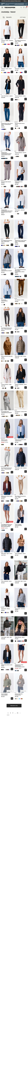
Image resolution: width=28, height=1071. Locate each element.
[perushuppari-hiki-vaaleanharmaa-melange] (1, 416)
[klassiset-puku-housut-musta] (15, 128)
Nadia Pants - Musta (5, 608)
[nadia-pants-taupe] (6, 612)
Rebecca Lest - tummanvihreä (4, 440)
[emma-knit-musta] (4, 274)
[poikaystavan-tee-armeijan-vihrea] (16, 186)
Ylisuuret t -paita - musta (6, 68)
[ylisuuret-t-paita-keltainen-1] (3, 44)
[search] (21, 7)
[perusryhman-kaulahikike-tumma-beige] (6, 361)
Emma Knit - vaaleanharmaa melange (6, 270)
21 (17, 713)
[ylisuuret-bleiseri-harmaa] (18, 99)
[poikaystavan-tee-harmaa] (20, 186)
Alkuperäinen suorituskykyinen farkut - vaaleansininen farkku (6, 153)
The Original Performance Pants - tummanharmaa (6, 329)
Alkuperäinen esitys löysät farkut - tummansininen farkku (20, 241)
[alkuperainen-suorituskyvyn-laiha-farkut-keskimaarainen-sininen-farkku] (5, 158)
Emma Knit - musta (19, 328)
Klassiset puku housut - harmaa (6, 182)
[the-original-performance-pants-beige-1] (20, 45)
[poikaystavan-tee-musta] (18, 186)
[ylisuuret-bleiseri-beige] (19, 99)
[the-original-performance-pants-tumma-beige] (19, 45)
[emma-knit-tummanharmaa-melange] (5, 274)
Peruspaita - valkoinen (19, 68)
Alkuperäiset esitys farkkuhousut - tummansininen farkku (19, 665)
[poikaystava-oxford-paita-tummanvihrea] (19, 444)
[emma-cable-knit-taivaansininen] (19, 698)
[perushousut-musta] (16, 303)
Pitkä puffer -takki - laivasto (21, 468)
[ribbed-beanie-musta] (15, 641)
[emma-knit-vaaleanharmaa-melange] (1, 274)
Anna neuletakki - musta (6, 581)
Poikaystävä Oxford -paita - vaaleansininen (21, 440)
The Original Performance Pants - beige (20, 497)
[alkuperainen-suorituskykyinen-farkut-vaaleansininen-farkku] (1, 158)
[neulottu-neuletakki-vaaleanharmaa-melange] (19, 388)
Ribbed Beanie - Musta (19, 637)
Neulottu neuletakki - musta (21, 384)
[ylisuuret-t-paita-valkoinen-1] (1, 44)
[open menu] (2, 7)
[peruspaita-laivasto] (21, 72)
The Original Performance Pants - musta (20, 41)
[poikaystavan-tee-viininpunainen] (19, 186)
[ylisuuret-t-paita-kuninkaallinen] (5, 44)
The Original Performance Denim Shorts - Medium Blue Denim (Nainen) (6, 525)
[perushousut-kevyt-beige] (20, 303)
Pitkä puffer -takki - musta (6, 553)
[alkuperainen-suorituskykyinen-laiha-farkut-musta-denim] (3, 158)
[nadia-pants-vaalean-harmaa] (4, 612)
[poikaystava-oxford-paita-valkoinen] (16, 444)
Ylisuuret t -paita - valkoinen (7, 40)
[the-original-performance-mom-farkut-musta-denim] (16, 276)
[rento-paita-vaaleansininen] (19, 213)
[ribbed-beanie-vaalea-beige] (16, 641)
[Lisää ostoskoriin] (12, 44)
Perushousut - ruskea (19, 299)
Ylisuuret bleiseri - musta (20, 96)
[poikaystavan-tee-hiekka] (23, 186)
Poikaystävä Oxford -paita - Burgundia (7, 497)
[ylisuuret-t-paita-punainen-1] (8, 44)
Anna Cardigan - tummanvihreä (4, 695)
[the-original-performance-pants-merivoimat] (18, 45)
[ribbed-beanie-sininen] (19, 641)
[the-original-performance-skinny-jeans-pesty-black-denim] (6, 158)
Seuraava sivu (14, 705)
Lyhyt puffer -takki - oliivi (6, 637)
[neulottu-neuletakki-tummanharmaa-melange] (18, 388)
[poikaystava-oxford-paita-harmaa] (18, 444)
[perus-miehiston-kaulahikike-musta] (8, 361)
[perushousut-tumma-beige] (18, 303)
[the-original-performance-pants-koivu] (23, 45)
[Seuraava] (20, 713)
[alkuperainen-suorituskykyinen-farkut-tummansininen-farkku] (4, 158)
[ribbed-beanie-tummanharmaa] (20, 641)
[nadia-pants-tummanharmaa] (8, 612)
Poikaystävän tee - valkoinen (19, 182)
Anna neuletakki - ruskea (20, 553)
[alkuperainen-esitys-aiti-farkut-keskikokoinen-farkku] (15, 276)
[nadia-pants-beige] (3, 612)
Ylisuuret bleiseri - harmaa (20, 152)
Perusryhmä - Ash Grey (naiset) (20, 609)
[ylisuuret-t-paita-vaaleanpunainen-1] (9, 44)
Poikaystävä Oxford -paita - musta (7, 665)
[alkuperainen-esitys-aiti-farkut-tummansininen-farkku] (18, 276)
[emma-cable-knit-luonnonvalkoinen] (18, 698)
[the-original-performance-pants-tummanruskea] (21, 45)
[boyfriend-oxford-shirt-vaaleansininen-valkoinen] (23, 444)
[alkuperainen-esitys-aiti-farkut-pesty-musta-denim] (20, 276)
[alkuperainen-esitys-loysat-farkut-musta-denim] (4, 129)
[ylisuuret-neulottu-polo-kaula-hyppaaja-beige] (3, 274)
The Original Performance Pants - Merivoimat (6, 241)
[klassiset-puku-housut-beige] (16, 128)
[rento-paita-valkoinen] (15, 213)
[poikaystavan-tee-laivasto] (21, 186)
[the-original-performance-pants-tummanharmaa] (16, 45)
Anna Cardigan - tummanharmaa (18, 525)
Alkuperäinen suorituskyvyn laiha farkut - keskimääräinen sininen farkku (7, 212)
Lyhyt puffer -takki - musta (20, 581)
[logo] (9, 7)
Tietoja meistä (18, 1)
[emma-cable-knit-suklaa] (21, 698)
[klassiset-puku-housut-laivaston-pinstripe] (19, 128)
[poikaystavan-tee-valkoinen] (15, 186)
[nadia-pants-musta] (1, 612)
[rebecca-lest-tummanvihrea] (1, 444)
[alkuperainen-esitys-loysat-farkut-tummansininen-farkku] (3, 129)
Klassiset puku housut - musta (20, 124)
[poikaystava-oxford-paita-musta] (20, 444)
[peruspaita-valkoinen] (15, 72)
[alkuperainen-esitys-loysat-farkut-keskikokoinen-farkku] (1, 129)
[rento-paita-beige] (16, 213)
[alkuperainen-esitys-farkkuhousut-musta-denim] (3, 530)
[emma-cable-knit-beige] (16, 698)
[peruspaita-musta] (16, 72)
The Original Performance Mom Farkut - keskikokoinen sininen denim (20, 271)
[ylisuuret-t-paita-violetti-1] (4, 44)
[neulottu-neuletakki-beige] (16, 388)
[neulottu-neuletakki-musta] (15, 388)
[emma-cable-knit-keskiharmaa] (15, 698)
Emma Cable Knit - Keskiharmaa (19, 695)
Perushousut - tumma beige (21, 411)
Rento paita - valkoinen (20, 210)
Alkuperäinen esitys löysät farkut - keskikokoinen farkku (7, 124)
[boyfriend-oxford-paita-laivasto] (15, 444)
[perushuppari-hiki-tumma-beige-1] (5, 416)
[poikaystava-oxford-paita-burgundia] (21, 444)
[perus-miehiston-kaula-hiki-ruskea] (1, 361)
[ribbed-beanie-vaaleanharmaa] (21, 641)
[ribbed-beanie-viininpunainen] (23, 641)
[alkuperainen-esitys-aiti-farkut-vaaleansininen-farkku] (19, 276)
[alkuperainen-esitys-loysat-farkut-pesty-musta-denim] (5, 129)
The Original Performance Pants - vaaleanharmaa (6, 469)
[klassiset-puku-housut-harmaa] (18, 128)
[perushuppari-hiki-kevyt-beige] (8, 416)
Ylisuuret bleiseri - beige (6, 384)
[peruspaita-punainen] (20, 72)
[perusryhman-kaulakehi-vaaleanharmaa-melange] (3, 361)
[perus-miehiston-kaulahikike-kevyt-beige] (4, 361)
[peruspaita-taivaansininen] (18, 72)
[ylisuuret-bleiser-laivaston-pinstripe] (16, 99)
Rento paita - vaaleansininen (4, 300)
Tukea (25, 1)
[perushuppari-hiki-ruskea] (4, 416)
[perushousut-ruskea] (15, 303)
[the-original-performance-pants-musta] (15, 45)
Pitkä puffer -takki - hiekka (20, 356)
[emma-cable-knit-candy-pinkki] (20, 698)
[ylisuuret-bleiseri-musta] (15, 99)
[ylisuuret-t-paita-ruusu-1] (6, 44)
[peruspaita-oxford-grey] (19, 72)
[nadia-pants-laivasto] (5, 612)
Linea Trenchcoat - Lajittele (7, 96)
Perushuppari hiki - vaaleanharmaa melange (6, 412)
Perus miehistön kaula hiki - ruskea (7, 357)
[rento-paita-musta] (18, 213)
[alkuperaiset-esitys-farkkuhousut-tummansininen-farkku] (4, 530)
